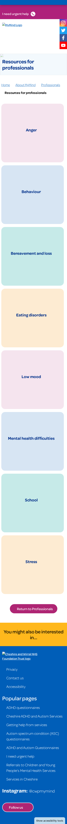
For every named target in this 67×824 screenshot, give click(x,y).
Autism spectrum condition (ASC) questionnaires (32, 736)
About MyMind (25, 85)
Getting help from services (26, 724)
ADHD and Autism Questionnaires (32, 747)
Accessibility (15, 686)
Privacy (11, 669)
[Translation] (43, 2)
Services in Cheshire (22, 779)
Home (5, 85)
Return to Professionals (35, 609)
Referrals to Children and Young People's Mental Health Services (30, 768)
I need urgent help (15, 14)
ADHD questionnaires (23, 707)
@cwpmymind (42, 790)
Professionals (50, 85)
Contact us (15, 678)
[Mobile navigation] (61, 2)
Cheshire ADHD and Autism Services (34, 716)
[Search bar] (52, 2)
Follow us (16, 807)
